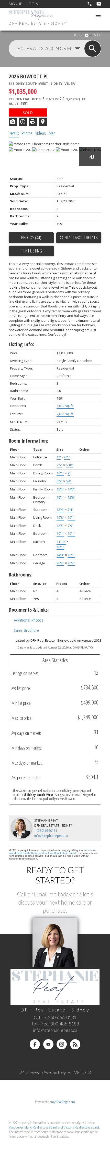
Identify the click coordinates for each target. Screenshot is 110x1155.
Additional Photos (28, 620)
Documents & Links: (29, 609)
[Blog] (75, 1044)
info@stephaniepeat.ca (51, 836)
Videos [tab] (40, 133)
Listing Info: (21, 344)
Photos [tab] (27, 133)
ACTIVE (78, 35)
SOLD (97, 35)
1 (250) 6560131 (45, 830)
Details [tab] (14, 133)
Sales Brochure (26, 630)
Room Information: (28, 440)
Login (32, 4)
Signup (15, 4)
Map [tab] (52, 133)
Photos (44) (31, 237)
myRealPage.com (63, 1102)
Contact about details (79, 237)
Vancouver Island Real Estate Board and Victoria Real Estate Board (52, 851)
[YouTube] (48, 1044)
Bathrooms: (20, 574)
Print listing (31, 251)
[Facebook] (35, 1044)
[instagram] (62, 1044)
